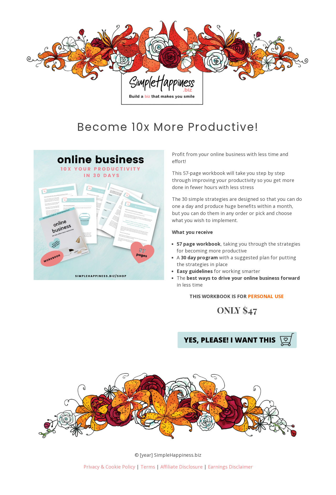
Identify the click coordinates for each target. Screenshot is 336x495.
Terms (147, 467)
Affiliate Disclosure (181, 467)
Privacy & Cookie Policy (109, 467)
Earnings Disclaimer (230, 467)
